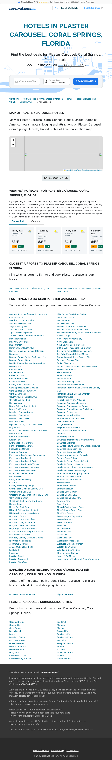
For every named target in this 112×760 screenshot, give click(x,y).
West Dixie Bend (65, 652)
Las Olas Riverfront (18, 562)
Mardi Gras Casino (66, 317)
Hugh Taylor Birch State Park (23, 528)
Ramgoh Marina (64, 424)
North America (29, 99)
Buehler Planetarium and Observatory (27, 363)
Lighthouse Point (65, 594)
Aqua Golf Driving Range (21, 332)
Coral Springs (26, 102)
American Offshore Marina (21, 320)
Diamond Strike (16, 421)
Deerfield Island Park (19, 418)
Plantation (61, 640)
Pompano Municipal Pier (68, 415)
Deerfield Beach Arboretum (22, 412)
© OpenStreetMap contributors (91, 170)
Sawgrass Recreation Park (69, 449)
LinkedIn (79, 729)
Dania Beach (15, 631)
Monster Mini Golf (65, 323)
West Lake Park (64, 538)
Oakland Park (63, 631)
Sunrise (60, 646)
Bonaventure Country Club (22, 348)
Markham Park (63, 320)
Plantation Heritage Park (68, 381)
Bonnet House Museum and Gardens (26, 351)
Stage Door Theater (66, 486)
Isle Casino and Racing (20, 541)
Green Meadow (16, 643)
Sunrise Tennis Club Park (69, 498)
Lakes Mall (14, 553)
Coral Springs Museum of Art (22, 391)
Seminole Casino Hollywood (70, 464)
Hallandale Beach (17, 646)
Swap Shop (62, 504)
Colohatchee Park (18, 381)
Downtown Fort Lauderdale (22, 594)
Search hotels (86, 81)
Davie (12, 634)
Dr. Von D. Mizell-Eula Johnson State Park (29, 430)
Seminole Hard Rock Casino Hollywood (75, 467)
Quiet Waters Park (65, 421)
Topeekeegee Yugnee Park (70, 516)
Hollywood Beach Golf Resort (23, 519)
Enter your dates (56, 178)
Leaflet (68, 170)
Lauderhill (61, 622)
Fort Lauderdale (17, 640)
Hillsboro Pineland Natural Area (24, 513)
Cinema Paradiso (17, 375)
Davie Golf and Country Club (22, 406)
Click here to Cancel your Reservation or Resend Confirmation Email (42, 701)
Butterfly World (16, 366)
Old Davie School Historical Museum (74, 351)
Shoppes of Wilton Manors (69, 479)
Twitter (50, 729)
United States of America (51, 99)
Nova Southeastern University (71, 345)
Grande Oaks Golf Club (20, 492)
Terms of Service (41, 750)
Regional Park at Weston (68, 427)
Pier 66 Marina (64, 372)
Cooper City (15, 625)
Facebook (41, 729)
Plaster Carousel (65, 397)
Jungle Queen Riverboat (21, 547)
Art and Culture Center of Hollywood (26, 336)
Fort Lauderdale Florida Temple (24, 464)
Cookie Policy (72, 750)
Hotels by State (59, 721)
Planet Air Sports (65, 378)
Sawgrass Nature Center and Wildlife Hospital (78, 446)
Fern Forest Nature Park (21, 446)
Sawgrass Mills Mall (66, 443)
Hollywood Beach (17, 516)
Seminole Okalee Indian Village (71, 470)
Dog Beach (14, 427)
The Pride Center (65, 513)
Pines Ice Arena (64, 375)
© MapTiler (76, 170)
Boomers (13, 354)
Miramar (61, 628)
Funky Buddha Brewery (20, 479)
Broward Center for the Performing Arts (27, 357)
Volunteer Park (64, 531)
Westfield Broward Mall (68, 541)
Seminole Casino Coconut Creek (72, 461)
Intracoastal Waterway (19, 534)
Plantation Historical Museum (70, 384)
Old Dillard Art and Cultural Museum (73, 354)
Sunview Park (63, 501)
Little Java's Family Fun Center (71, 314)
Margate (61, 625)
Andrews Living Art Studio (21, 323)
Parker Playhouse (65, 363)
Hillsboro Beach (16, 649)
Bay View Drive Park (18, 342)
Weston (60, 655)
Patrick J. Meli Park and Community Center (77, 366)
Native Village (63, 336)
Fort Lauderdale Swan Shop (22, 470)
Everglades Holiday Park (21, 443)
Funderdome (15, 476)
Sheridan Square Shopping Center (73, 473)
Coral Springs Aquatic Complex (23, 388)
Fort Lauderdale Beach (20, 458)
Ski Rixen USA (63, 482)
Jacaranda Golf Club (19, 544)
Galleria (13, 482)
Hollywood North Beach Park (23, 525)
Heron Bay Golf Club (19, 507)
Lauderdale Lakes (17, 655)
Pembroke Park (64, 634)
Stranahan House (65, 489)
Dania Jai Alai (15, 403)
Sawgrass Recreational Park (70, 452)
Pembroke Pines (65, 637)
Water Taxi (62, 534)
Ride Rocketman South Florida (71, 430)
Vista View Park (64, 528)
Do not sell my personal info (25, 724)
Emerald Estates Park (19, 437)
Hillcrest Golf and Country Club (23, 510)
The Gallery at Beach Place (70, 510)
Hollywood (14, 652)
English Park (15, 440)
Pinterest (89, 729)
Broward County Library (20, 360)
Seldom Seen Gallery (67, 458)
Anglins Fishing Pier (18, 326)
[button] (13, 140)
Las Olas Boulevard (18, 559)
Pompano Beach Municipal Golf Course (75, 409)
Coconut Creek (16, 622)
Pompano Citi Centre (67, 412)
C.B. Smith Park (16, 369)
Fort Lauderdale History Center (24, 467)
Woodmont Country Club (68, 550)
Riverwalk (61, 433)
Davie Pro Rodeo (17, 409)
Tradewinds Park (65, 519)
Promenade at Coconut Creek (71, 418)
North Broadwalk (65, 342)
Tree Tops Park (64, 522)
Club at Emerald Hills (19, 378)
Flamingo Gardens (18, 452)
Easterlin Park (15, 433)
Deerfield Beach (17, 637)
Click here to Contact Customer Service (29, 704)
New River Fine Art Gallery (69, 339)
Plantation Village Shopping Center (73, 394)
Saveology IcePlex (66, 437)
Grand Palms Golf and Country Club (26, 489)
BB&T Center (15, 345)
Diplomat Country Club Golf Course (25, 424)
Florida (69, 99)
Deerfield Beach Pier (19, 415)
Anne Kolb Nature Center (21, 329)
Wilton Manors (64, 659)
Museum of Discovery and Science (73, 329)
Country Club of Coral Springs (23, 397)
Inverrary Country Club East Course (26, 538)
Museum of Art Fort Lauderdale (71, 326)
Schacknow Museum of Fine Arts (72, 455)
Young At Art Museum (67, 556)
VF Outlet (61, 525)
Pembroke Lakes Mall (67, 369)
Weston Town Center (67, 547)
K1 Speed (14, 550)
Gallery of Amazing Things (21, 486)
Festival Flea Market (19, 449)
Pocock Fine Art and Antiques (71, 400)
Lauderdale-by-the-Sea (20, 659)
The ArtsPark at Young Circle (70, 507)
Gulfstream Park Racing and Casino (26, 501)
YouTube (59, 729)
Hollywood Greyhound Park (22, 522)
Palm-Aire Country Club (68, 360)
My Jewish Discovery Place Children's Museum (79, 332)
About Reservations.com (21, 721)
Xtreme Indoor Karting (67, 553)
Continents (14, 99)
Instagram (69, 729)
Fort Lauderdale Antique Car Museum (27, 455)
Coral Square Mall (17, 394)
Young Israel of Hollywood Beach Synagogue (78, 559)
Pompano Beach (65, 643)
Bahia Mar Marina (17, 339)
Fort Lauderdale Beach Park (22, 461)
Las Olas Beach (16, 556)
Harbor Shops (15, 504)
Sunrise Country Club (67, 495)
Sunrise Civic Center (67, 492)
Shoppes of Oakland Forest (70, 476)
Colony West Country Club (21, 384)
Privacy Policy (57, 750)
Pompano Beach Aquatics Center (72, 406)
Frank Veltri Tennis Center (21, 473)
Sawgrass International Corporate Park (75, 440)
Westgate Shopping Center (70, 544)
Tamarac (61, 649)
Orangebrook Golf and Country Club (74, 357)
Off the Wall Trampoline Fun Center (74, 348)
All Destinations (42, 721)
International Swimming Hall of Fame (26, 531)
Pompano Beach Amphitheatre (71, 403)
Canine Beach (16, 372)
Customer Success (77, 721)
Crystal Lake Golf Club (19, 400)
